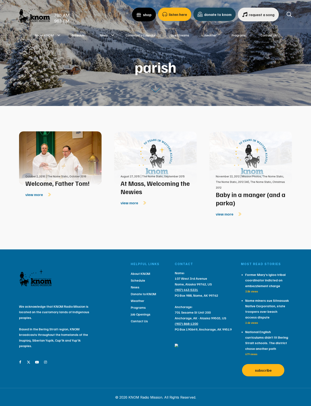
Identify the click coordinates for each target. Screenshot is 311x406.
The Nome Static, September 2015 (163, 176)
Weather (210, 35)
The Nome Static (272, 176)
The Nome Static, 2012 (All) (232, 182)
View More (34, 194)
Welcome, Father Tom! (57, 183)
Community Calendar (141, 35)
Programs (238, 35)
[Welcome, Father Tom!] (60, 157)
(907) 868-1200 (186, 323)
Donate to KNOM (143, 294)
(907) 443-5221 (186, 290)
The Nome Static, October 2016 (66, 176)
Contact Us (269, 35)
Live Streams (180, 35)
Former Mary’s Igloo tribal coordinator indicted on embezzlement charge (265, 280)
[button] (59, 35)
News (104, 35)
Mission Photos (251, 176)
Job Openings (140, 314)
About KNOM (44, 35)
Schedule (78, 35)
